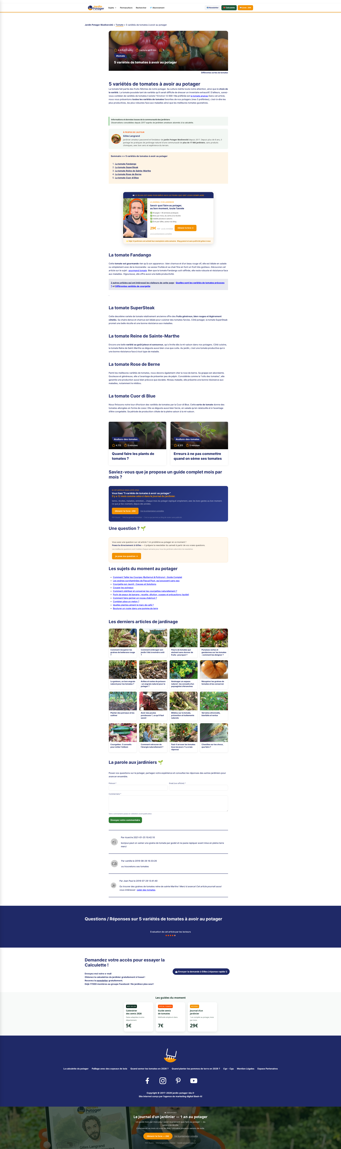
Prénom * (112, 783)
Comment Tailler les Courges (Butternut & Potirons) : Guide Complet (147, 577)
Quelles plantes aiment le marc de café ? (133, 605)
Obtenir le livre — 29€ (158, 1136)
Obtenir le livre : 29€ (125, 511)
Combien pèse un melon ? (126, 601)
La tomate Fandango (125, 163)
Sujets (111, 8)
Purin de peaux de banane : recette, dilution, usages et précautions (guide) (151, 594)
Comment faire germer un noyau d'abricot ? (135, 598)
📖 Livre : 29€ (245, 8)
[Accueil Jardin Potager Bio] (96, 7)
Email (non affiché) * (177, 783)
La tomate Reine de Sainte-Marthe (133, 170)
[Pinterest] (178, 1080)
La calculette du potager (76, 1068)
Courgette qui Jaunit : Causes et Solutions (134, 584)
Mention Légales (245, 1068)
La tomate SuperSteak (126, 167)
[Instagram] (163, 1080)
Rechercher (141, 8)
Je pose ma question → (126, 556)
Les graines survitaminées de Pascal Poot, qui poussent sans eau (146, 580)
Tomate (119, 24)
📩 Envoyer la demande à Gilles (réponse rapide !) (201, 971)
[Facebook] (147, 1080)
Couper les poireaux (123, 587)
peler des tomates (146, 890)
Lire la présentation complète (161, 234)
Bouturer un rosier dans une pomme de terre (135, 608)
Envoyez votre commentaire (125, 820)
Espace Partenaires (267, 1068)
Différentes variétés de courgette (132, 286)
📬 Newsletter (212, 8)
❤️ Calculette (229, 8)
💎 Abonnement (157, 8)
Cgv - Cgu (228, 1068)
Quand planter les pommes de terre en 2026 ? (196, 1068)
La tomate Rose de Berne (128, 174)
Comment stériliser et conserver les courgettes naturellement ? (145, 591)
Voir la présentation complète (152, 511)
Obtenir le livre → (186, 228)
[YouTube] (194, 1080)
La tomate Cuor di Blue (127, 177)
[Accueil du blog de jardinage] (170, 1055)
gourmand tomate (138, 270)
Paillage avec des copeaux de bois (109, 1068)
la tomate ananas (199, 96)
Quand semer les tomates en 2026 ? (149, 1068)
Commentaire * (115, 794)
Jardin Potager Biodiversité (99, 24)
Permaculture (126, 8)
